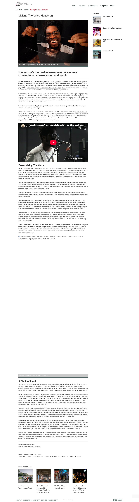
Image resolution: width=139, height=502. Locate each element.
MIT (118, 500)
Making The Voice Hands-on (39, 10)
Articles (26, 10)
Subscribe (27, 500)
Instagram (96, 500)
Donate (44, 500)
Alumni (29, 456)
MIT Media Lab (71, 456)
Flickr (86, 500)
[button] (21, 44)
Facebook (83, 500)
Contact (19, 500)
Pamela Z (28, 408)
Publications (92, 5)
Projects (82, 5)
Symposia (104, 5)
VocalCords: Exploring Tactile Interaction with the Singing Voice (46, 88)
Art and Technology (37, 456)
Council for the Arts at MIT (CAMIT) (55, 456)
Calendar (36, 500)
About (74, 5)
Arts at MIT (19, 10)
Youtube (91, 500)
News (112, 5)
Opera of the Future (75, 86)
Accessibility (53, 500)
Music (79, 456)
